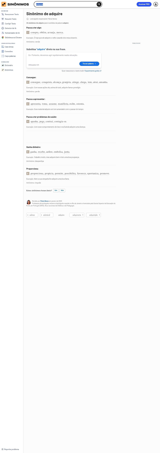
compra (34, 32)
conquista (47, 82)
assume (53, 103)
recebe (41, 151)
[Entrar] (156, 4)
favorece (81, 173)
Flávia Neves (44, 201)
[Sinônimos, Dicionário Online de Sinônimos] (16, 4)
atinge (75, 82)
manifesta (63, 103)
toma (44, 103)
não (62, 190)
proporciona (37, 173)
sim (55, 190)
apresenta (36, 103)
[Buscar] (99, 4)
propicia (49, 173)
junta (67, 151)
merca (59, 32)
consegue (35, 82)
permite (59, 173)
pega (42, 121)
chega (83, 82)
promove (104, 173)
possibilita (70, 173)
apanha (34, 121)
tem (90, 82)
